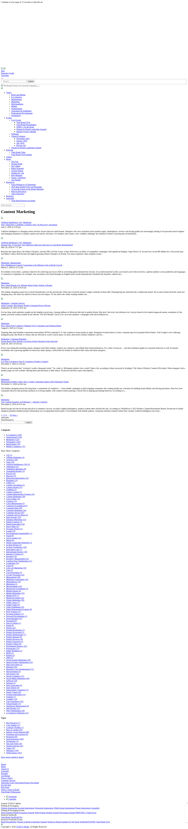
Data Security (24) (13, 517)
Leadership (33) (12, 563)
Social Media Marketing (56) (17, 678)
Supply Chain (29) (13, 692)
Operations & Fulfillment (21, 111)
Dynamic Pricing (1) (14, 529)
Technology (16, 115)
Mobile (14, 106)
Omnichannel (16, 109)
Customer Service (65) (15, 513)
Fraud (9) (10, 536)
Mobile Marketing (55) (15, 593)
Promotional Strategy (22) (16, 646)
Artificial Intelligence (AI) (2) (18, 464)
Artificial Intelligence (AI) (11, 222)
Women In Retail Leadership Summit (31, 129)
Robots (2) (10, 655)
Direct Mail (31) (12, 526)
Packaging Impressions (44, 808)
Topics (9, 92)
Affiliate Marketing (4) (15, 457)
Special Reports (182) (15, 739)
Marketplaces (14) (13, 582)
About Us (5, 769)
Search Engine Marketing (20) (18, 660)
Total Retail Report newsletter (23, 201)
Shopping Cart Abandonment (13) (20, 669)
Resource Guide (7, 73)
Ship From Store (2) (14, 665)
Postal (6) (10, 625)
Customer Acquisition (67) (16, 506)
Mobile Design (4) (13, 591)
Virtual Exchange (18, 136)
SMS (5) (9, 658)
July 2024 (20, 143)
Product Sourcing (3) (14, 642)
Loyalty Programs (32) (15, 575)
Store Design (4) (12, 688)
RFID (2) (10, 653)
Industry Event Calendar (26, 132)
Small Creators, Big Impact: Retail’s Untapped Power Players (26, 305)
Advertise (5, 75)
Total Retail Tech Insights (21, 155)
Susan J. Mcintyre (18, 178)
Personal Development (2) (16, 616)
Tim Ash (14, 161)
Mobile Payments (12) (15, 598)
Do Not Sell (6, 785)
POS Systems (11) (13, 612)
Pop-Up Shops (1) (13, 623)
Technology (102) (13, 442)
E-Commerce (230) (14, 435)
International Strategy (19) (16, 552)
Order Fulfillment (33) (15, 607)
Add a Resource (17, 194)
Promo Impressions (83, 808)
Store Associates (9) (14, 685)
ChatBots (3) (11, 490)
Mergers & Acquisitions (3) (17, 589)
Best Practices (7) (13, 723)
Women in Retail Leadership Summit (32, 822)
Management (16, 99)
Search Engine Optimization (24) (19, 662)
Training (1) (11, 697)
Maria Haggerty (17, 168)
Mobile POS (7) (12, 595)
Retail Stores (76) (13, 444)
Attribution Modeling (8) (16, 469)
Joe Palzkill (15, 180)
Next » (15, 415)
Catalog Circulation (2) (15, 485)
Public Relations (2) (14, 651)
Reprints (4, 773)
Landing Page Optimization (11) (19, 561)
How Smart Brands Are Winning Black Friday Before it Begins (26, 285)
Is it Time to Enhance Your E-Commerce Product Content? (24, 361)
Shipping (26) (11, 667)
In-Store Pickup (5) (14, 545)
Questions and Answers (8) (17, 734)
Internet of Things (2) (14, 554)
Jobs (3, 71)
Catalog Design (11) (14, 487)
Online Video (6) (13, 605)
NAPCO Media (22, 827)
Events (9, 118)
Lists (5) (9, 570)
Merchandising (17, 104)
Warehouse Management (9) (17, 706)
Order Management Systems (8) (19, 609)
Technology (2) (12, 741)
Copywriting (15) (13, 499)
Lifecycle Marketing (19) (16, 568)
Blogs (8, 159)
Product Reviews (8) (14, 639)
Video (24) (10, 748)
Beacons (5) (11, 476)
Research (10, 196)
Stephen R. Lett (17, 173)
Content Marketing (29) (15, 497)
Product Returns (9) (14, 637)
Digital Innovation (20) (15, 524)
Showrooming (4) (13, 671)
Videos (9, 157)
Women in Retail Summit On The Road (63, 822)
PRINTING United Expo (86, 813)
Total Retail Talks (18, 152)
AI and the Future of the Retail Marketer (27, 189)
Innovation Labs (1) (14, 549)
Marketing (15, 102)
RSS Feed (5, 787)
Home (3, 764)
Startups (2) (10, 683)
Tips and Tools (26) (14, 744)
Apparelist (95, 808)
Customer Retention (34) (16, 510)
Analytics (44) (12, 460)
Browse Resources (18, 191)
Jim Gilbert (15, 166)
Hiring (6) (10, 540)
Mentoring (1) (11, 584)
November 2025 (23, 138)
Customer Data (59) (14, 508)
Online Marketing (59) (15, 600)
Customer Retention (18, 339)
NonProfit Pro (16, 817)
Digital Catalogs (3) (14, 522)
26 (11, 415)
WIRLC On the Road (25, 127)
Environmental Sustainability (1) (19, 533)
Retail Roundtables (8, 822)
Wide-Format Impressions (64, 808)
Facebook (12, 796)
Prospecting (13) (12, 648)
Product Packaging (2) (15, 632)
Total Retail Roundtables (26, 125)
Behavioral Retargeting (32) (17, 478)
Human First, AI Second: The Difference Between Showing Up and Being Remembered (37, 245)
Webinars (15, 134)
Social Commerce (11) (15, 676)
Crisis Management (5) (15, 503)
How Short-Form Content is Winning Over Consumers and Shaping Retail (31, 326)
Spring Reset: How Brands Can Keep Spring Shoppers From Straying (29, 341)
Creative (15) (11, 501)
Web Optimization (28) (15, 711)
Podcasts (9, 150)
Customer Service (17, 303)
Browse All (21, 145)
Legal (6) (10, 566)
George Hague (17, 171)
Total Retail (5, 817)
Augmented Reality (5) (15, 471)
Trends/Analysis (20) (14, 746)
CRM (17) (10, 483)
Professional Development (21, 113)
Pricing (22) (11, 628)
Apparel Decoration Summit (63, 813)
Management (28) (13, 577)
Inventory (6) (11, 556)
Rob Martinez (16, 175)
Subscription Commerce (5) (17, 690)
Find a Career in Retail (10, 790)
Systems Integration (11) (16, 694)
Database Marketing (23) (16, 520)
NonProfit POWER (88, 822)
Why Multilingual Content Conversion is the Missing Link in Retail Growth (31, 265)
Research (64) (11, 737)
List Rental (5, 776)
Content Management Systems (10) (20, 494)
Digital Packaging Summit (23, 813)
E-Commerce (16, 97)
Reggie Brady (17, 164)
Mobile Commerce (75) (15, 446)
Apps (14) (10, 462)
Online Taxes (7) (13, 602)
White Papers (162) (14, 753)
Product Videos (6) (13, 644)
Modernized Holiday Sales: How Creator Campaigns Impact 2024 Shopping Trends (35, 382)
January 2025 (21, 141)
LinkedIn (12, 799)
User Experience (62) (14, 701)
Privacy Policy (7, 778)
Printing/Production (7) (15, 630)
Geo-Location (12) (13, 538)
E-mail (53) (10, 531)
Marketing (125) (12, 439)
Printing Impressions (9, 808)
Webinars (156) (12, 750)
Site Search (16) (12, 674)
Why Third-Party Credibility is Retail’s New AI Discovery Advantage (29, 225)
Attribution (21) (12, 467)
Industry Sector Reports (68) (17, 732)
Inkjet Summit (6, 813)
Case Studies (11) (13, 725)
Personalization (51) (14, 618)
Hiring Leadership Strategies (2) (19, 543)
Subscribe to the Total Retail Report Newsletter (20, 783)
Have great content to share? (12, 757)
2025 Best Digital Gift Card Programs (26, 187)
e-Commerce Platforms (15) (17, 713)
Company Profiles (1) (15, 727)
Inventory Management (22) (17, 559)
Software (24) (11, 681)
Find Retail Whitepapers (11, 792)
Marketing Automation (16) (17, 579)
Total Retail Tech (23, 122)
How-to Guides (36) (14, 730)
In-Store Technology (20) (16, 547)
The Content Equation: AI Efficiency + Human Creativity (24, 402)
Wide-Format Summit (43, 813)
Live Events (16, 120)
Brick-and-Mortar (18, 95)
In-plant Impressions (26, 808)
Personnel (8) (11, 621)
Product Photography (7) (16, 635)
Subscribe (10, 198)
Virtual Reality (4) (13, 704)
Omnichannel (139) (14, 437)
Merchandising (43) (14, 586)
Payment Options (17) (15, 614)
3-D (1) (9, 455)
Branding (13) (12, 480)
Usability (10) (11, 699)
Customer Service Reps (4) (17, 515)
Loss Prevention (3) (14, 572)
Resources (10, 182)
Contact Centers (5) (14, 492)
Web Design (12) (13, 708)
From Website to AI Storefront (23, 184)
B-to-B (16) (11, 473)
